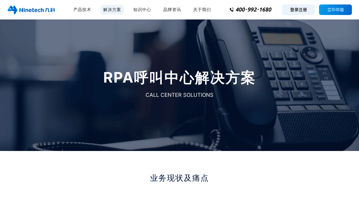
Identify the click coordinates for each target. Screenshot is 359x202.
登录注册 (298, 9)
